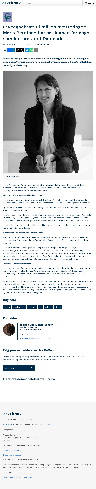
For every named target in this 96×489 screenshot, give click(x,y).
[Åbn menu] (30, 3)
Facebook (15, 451)
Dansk (5, 478)
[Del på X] (18, 50)
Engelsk (12, 478)
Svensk (25, 478)
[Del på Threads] (22, 50)
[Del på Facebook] (9, 50)
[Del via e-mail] (36, 50)
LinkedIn (6, 451)
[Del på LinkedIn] (13, 50)
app (40, 307)
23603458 (28, 335)
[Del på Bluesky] (27, 50)
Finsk (31, 478)
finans (58, 307)
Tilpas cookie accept (12, 455)
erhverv (48, 307)
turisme (32, 307)
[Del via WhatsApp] (31, 50)
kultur (7, 307)
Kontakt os (7, 424)
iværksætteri (19, 307)
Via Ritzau (46, 424)
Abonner (9, 368)
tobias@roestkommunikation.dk (35, 338)
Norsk (18, 478)
